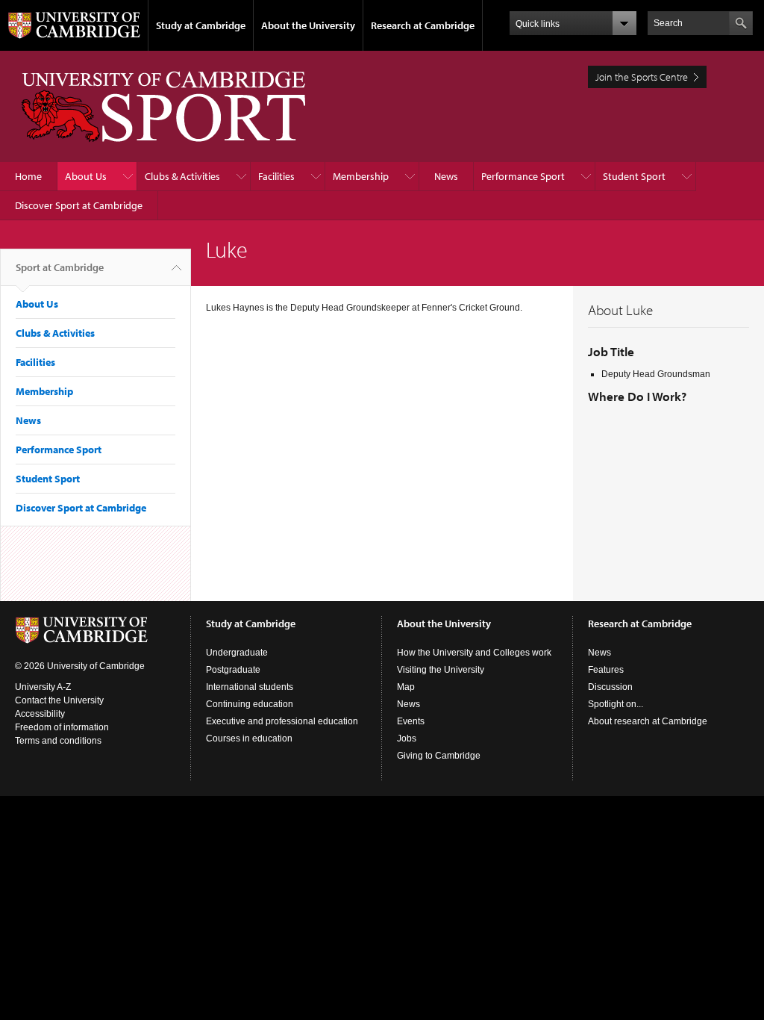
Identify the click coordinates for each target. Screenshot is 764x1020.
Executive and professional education (282, 721)
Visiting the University (440, 670)
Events (411, 721)
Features (606, 670)
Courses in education (249, 738)
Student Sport (634, 176)
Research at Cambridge (423, 25)
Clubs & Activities (182, 176)
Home (28, 176)
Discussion (610, 687)
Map (406, 687)
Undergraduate (237, 652)
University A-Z (43, 687)
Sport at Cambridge (60, 267)
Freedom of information (62, 727)
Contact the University (59, 700)
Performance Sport (523, 176)
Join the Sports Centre (641, 77)
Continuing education (249, 704)
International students (249, 687)
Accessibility (40, 714)
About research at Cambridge (647, 721)
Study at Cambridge (200, 25)
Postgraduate (233, 670)
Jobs (406, 738)
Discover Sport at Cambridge (79, 205)
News (446, 176)
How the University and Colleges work (474, 652)
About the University (308, 25)
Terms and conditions (58, 741)
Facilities (276, 176)
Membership (361, 176)
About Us (86, 176)
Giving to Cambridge (438, 755)
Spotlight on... (615, 704)
